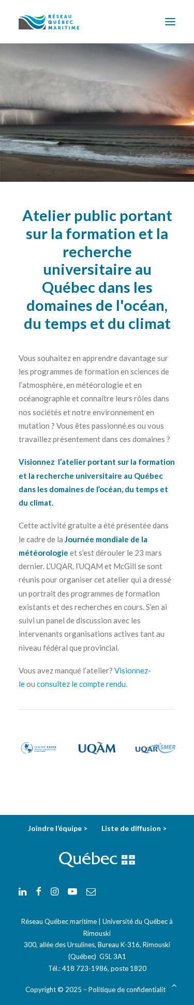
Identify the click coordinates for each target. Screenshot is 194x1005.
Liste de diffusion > (134, 828)
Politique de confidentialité (128, 989)
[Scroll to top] (174, 984)
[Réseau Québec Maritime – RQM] (49, 21)
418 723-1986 (85, 968)
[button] (170, 21)
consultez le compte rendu (81, 683)
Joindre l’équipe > (58, 828)
